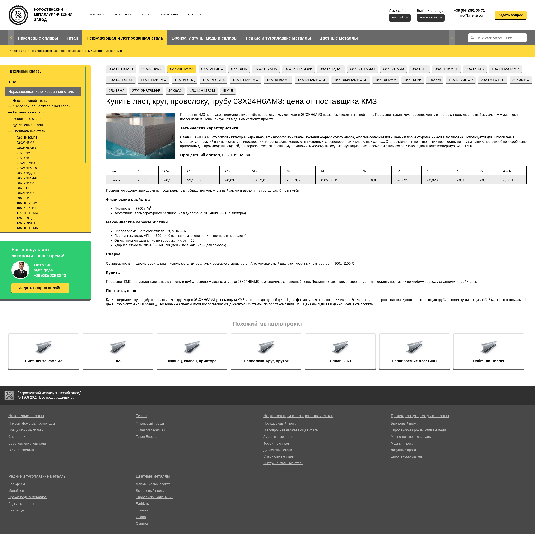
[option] (38, 38)
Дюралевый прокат (151, 490)
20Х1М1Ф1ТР (492, 80)
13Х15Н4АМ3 (278, 80)
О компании (122, 14)
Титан (72, 38)
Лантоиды (16, 510)
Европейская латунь (407, 456)
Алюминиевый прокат (153, 484)
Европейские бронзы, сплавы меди (418, 430)
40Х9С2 (175, 91)
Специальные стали (29, 131)
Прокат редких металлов (27, 497)
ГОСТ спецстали (21, 450)
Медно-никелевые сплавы (411, 436)
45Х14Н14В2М (202, 91)
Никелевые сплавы (38, 38)
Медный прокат (403, 443)
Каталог (146, 14)
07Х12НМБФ (26, 152)
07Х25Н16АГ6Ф (28, 168)
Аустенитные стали (29, 112)
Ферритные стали (27, 118)
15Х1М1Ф (412, 80)
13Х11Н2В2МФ (27, 228)
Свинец (142, 523)
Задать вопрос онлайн (40, 288)
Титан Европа (146, 436)
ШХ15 (228, 91)
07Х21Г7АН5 (26, 162)
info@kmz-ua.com (472, 15)
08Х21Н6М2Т (26, 193)
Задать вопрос (510, 15)
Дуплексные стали (28, 125)
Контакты (195, 14)
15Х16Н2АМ (385, 80)
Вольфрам (16, 484)
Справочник (169, 14)
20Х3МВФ (520, 80)
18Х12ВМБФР (460, 80)
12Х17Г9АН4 (26, 223)
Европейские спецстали (27, 443)
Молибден (16, 490)
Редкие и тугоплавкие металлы (278, 38)
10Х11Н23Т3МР (28, 203)
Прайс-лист (96, 14)
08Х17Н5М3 (25, 183)
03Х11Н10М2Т (27, 137)
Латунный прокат (404, 450)
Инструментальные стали (283, 463)
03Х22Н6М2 (25, 142)
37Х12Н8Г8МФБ (146, 91)
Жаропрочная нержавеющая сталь (41, 106)
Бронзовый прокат (405, 423)
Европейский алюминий (154, 497)
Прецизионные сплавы (26, 430)
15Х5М (435, 80)
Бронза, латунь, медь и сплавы (204, 38)
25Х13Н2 (116, 91)
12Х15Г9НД (25, 218)
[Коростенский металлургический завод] (9, 395)
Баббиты (143, 504)
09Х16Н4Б (24, 198)
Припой (142, 510)
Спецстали (16, 436)
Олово (141, 517)
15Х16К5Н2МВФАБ (350, 80)
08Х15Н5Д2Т (26, 173)
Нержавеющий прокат (31, 100)
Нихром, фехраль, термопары (31, 423)
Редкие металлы (21, 504)
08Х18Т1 (23, 188)
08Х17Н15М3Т (27, 178)
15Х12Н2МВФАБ (311, 80)
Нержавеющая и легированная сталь (125, 38)
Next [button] (452, 37)
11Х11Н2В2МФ (27, 213)
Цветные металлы (338, 38)
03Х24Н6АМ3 (26, 147)
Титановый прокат (150, 423)
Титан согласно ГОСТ (152, 430)
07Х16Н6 (23, 157)
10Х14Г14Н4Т (27, 208)
